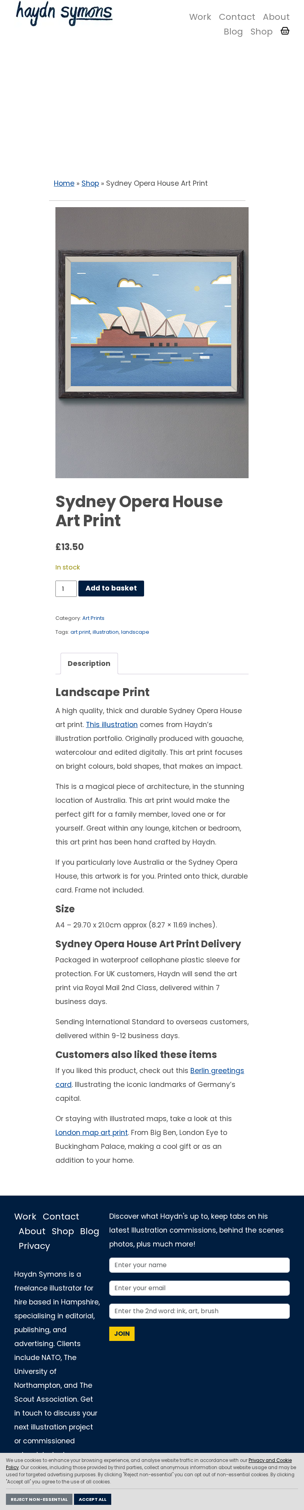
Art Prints (93, 618)
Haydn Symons (63, 13)
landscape (135, 632)
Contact (237, 17)
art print (80, 632)
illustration (106, 632)
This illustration (112, 724)
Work (200, 17)
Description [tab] (89, 663)
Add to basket (111, 588)
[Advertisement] (152, 111)
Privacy (34, 1246)
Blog (233, 31)
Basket (285, 31)
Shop (262, 31)
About (276, 17)
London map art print (91, 1132)
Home (64, 183)
